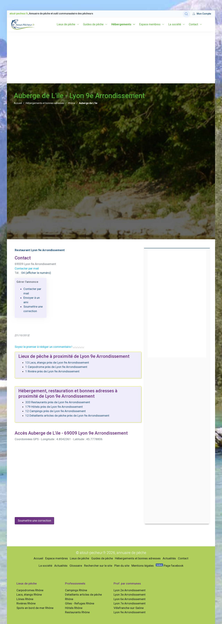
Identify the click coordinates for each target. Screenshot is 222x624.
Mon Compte (204, 13)
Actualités (169, 558)
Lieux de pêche (66, 24)
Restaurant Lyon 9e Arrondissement (40, 250)
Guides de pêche (93, 24)
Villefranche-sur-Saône (129, 608)
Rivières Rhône (26, 603)
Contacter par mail (27, 268)
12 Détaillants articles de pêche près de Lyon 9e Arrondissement (67, 415)
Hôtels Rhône (73, 608)
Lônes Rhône (24, 599)
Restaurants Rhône (77, 612)
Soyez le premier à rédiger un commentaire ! (43, 346)
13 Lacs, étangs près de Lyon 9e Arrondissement (57, 362)
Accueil (18, 103)
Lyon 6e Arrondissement (130, 599)
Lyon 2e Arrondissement (130, 590)
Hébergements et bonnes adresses (45, 103)
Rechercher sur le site (98, 565)
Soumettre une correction (34, 520)
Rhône (71, 103)
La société (174, 24)
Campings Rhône (76, 590)
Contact (193, 24)
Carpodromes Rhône (29, 590)
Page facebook (173, 565)
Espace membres (149, 24)
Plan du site (121, 565)
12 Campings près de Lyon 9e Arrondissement (55, 411)
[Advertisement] (111, 57)
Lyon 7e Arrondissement (130, 603)
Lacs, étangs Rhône (29, 594)
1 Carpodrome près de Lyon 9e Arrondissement (56, 367)
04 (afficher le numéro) (36, 272)
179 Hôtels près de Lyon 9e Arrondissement (54, 406)
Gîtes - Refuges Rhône (79, 603)
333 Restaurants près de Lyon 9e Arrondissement (57, 402)
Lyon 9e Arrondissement (130, 612)
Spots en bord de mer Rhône (34, 608)
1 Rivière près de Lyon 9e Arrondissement (52, 371)
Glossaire (76, 565)
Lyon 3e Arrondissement (130, 594)
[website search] (186, 14)
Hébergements (121, 24)
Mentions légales (142, 565)
